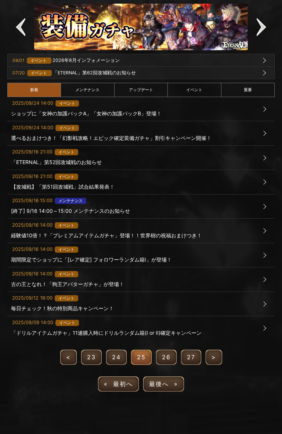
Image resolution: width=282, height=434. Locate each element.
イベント (194, 89)
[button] (20, 27)
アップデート (141, 89)
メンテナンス (87, 89)
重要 (248, 89)
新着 (34, 89)
